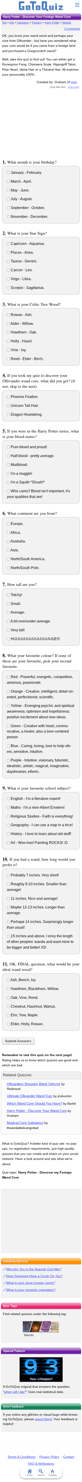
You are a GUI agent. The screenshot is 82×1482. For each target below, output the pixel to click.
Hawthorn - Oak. (23, 332)
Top (4, 22)
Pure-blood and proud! (28, 447)
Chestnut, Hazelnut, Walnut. (33, 1006)
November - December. (29, 217)
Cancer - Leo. (21, 270)
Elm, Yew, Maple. (24, 1015)
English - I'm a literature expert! (35, 799)
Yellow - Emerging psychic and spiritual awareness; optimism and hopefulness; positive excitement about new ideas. (40, 711)
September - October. (27, 208)
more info (73, 87)
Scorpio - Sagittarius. (27, 288)
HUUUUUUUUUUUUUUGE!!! (35, 639)
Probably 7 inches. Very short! (34, 875)
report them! (44, 1419)
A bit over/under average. (30, 621)
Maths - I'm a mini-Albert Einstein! (37, 807)
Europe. (16, 524)
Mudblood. (19, 465)
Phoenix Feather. (24, 397)
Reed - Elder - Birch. (27, 359)
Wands (66, 22)
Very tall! (17, 630)
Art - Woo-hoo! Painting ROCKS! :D (39, 843)
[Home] (41, 6)
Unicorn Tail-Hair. (24, 406)
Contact (68, 1457)
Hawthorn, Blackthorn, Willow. (34, 989)
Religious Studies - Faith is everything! (41, 816)
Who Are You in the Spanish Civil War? (34, 1269)
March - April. (21, 181)
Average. (17, 612)
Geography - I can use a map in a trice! (41, 825)
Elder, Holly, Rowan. (27, 1024)
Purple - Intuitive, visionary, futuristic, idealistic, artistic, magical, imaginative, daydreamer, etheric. (38, 765)
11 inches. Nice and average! (34, 898)
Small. (15, 604)
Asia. (14, 550)
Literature (23, 22)
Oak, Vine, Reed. (24, 998)
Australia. (18, 541)
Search (41, 1475)
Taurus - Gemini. (23, 261)
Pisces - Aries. (22, 252)
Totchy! (16, 595)
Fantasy (37, 22)
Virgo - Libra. (20, 279)
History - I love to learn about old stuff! (40, 834)
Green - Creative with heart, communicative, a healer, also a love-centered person (38, 731)
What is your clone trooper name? (30, 1283)
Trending (52, 1475)
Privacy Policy (49, 1457)
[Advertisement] (41, 123)
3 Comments (72, 28)
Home (30, 1475)
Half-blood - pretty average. (32, 456)
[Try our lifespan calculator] (41, 1369)
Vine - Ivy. (18, 350)
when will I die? (15, 1392)
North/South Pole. (24, 568)
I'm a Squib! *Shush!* (27, 482)
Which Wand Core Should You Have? (34, 1103)
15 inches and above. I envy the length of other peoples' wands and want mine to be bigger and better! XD (40, 941)
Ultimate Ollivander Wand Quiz (29, 1096)
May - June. (19, 190)
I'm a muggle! (21, 473)
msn (74, 82)
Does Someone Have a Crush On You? (34, 1276)
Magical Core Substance (25, 1123)
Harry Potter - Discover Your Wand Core (37, 1111)
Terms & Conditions (22, 1457)
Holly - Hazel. (21, 341)
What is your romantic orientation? (31, 1290)
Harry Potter (52, 22)
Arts (11, 22)
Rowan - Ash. (21, 315)
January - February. (26, 172)
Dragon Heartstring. (26, 414)
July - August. (21, 199)
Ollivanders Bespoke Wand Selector (33, 1084)
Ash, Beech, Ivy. (23, 980)
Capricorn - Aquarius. (27, 244)
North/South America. (27, 559)
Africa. (15, 533)
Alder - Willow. (22, 324)
